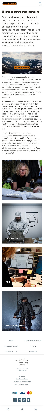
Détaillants (22, 376)
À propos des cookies (22, 384)
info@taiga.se (22, 370)
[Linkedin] (24, 400)
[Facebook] (15, 400)
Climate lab (12, 238)
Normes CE (33, 351)
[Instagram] (19, 400)
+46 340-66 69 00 (22, 368)
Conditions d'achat (22, 379)
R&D (8, 282)
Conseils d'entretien (11, 346)
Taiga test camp (14, 326)
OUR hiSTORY (12, 195)
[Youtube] (28, 400)
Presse (11, 340)
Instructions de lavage (33, 340)
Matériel (33, 346)
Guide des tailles (11, 351)
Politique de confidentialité (22, 381)
